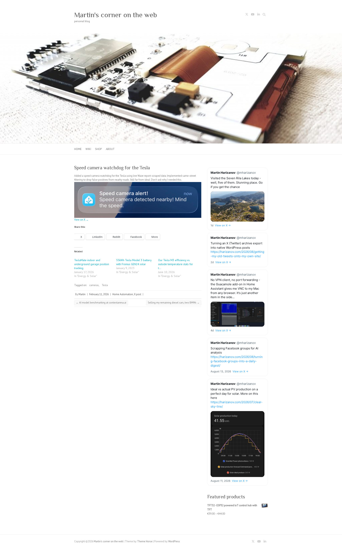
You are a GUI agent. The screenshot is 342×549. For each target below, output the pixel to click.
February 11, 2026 (99, 294)
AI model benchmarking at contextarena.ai (101, 302)
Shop (98, 149)
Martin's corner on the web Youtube (253, 15)
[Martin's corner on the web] (171, 35)
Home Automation (122, 294)
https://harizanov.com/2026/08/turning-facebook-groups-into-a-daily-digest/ (237, 361)
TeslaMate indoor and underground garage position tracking (91, 264)
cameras (94, 285)
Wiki (88, 149)
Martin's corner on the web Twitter (247, 15)
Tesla (105, 285)
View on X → (81, 219)
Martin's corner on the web (115, 15)
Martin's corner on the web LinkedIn (258, 15)
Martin (82, 294)
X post (137, 294)
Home (78, 149)
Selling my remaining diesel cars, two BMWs (174, 302)
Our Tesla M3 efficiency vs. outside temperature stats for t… (175, 264)
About (110, 149)
